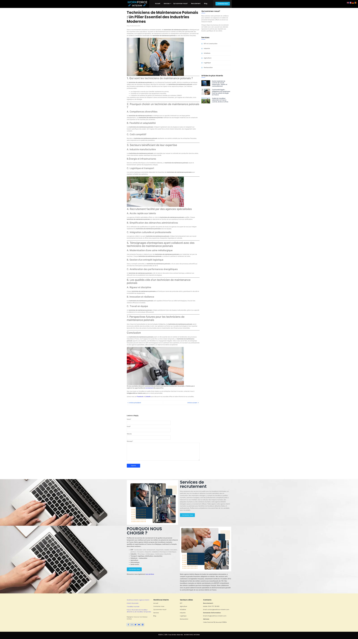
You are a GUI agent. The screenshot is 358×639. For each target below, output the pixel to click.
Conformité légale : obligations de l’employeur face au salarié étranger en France (221, 92)
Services (167, 3)
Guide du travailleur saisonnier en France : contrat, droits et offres (220, 100)
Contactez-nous (158, 606)
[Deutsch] (353, 2)
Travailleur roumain (133, 606)
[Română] (355, 2)
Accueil (157, 3)
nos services (150, 574)
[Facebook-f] (128, 624)
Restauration (208, 67)
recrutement (149, 388)
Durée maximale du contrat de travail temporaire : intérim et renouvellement (219, 83)
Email (129, 426)
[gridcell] (205, 500)
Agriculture (207, 58)
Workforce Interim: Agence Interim (138, 600)
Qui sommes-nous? (180, 3)
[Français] (350, 2)
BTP (181, 603)
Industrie (207, 48)
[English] (348, 2)
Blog (205, 3)
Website (129, 433)
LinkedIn (148, 396)
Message (130, 441)
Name (129, 419)
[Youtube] (139, 624)
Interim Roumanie (132, 603)
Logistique (207, 62)
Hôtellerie (207, 53)
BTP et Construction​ (210, 43)
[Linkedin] (142, 624)
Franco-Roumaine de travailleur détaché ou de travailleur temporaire (139, 611)
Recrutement (196, 3)
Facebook (140, 396)
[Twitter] (135, 624)
